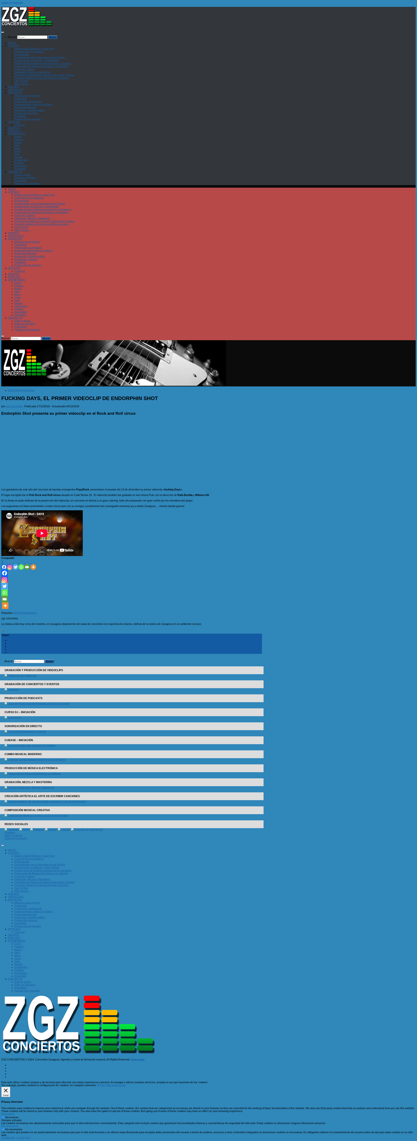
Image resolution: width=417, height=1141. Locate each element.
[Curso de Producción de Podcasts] (37, 703)
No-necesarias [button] (9, 1126)
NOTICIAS (14, 122)
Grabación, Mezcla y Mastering (32, 72)
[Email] (27, 565)
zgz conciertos (14, 406)
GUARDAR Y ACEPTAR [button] (15, 1138)
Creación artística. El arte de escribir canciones (41, 78)
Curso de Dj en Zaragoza (28, 51)
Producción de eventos (27, 119)
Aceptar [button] (101, 1085)
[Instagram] (10, 565)
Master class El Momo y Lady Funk (34, 48)
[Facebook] (4, 573)
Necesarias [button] (7, 1114)
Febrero (18, 139)
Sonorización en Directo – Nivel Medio (36, 60)
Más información (116, 1085)
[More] (33, 565)
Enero (17, 136)
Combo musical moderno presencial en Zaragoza (42, 63)
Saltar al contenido (12, 2)
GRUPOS (13, 127)
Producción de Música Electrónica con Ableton (41, 66)
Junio (17, 151)
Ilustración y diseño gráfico (29, 110)
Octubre (18, 163)
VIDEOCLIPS (16, 89)
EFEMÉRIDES (16, 133)
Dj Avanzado (21, 54)
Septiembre (21, 160)
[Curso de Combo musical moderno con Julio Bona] (35, 759)
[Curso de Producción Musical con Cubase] (30, 745)
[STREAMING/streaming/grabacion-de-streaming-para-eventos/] (12, 689)
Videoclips (28, 390)
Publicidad (20, 98)
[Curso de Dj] (13, 717)
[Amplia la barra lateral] (2, 630)
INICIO (12, 43)
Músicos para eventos (27, 95)
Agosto (18, 157)
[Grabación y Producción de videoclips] (21, 675)
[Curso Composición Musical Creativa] (37, 815)
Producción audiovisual (28, 101)
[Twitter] (15, 565)
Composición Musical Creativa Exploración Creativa (44, 75)
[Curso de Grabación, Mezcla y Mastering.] (30, 787)
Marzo (18, 142)
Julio (17, 154)
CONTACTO (15, 171)
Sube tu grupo (22, 174)
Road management (25, 107)
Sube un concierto (24, 177)
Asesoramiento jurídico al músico (33, 104)
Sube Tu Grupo (13, 835)
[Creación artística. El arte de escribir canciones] (45, 801)
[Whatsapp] (21, 565)
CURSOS (13, 45)
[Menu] (2, 32)
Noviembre (20, 166)
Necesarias (11, 1117)
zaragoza (31, 613)
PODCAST (14, 130)
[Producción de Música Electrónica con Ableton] (33, 773)
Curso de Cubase (24, 69)
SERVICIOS (15, 92)
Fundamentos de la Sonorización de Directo (39, 57)
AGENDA (13, 86)
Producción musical (25, 113)
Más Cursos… (22, 84)
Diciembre (20, 168)
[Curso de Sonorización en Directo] (25, 731)
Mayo (17, 148)
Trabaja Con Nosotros (27, 183)
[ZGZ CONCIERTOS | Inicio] (26, 25)
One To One (21, 81)
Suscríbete (20, 180)
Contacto (10, 832)
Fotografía (20, 116)
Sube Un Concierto (16, 838)
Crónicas (19, 125)
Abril (17, 145)
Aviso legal (137, 1059)
